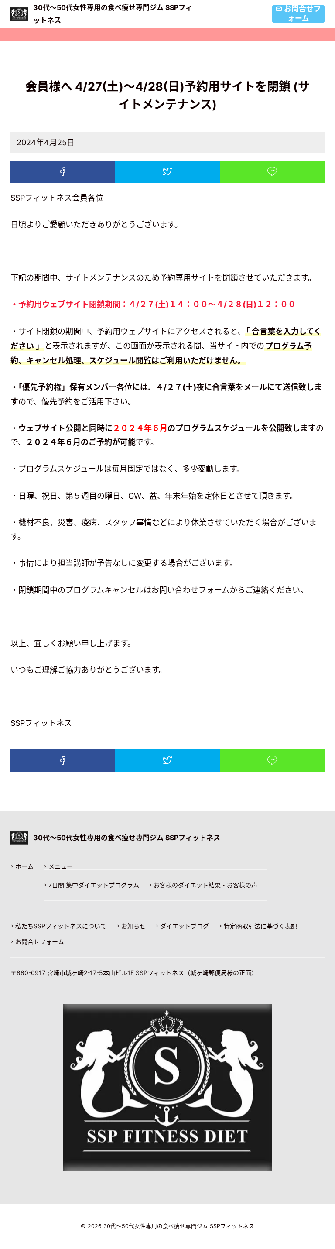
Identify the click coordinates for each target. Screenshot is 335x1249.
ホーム (24, 866)
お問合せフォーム (39, 942)
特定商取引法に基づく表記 (260, 926)
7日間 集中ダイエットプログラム (93, 885)
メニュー (60, 866)
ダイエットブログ (184, 926)
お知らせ (133, 926)
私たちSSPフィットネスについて (60, 926)
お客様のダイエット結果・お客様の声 (205, 885)
